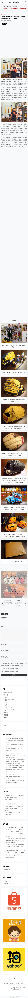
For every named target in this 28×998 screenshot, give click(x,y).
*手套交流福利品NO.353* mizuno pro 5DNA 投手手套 (19, 604)
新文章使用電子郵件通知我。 (10, 671)
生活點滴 (6, 714)
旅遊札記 (6, 694)
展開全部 (5, 692)
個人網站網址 (4, 657)
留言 (2, 627)
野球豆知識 (8, 700)
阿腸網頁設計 (16, 989)
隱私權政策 (16, 997)
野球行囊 (9, 6)
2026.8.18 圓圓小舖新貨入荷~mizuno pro (14, 800)
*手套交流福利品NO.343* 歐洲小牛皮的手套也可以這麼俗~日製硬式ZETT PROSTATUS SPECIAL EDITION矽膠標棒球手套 (14, 480)
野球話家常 (8, 704)
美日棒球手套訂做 (9, 709)
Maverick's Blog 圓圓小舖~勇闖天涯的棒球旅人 (16, 987)
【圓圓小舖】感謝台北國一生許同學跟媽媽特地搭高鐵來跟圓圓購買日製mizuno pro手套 (15, 776)
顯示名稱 (4, 644)
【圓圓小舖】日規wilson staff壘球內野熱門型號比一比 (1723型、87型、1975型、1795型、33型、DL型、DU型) (15, 761)
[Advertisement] (14, 42)
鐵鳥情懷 (6, 712)
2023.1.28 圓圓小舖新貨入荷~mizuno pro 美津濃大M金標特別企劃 (15, 840)
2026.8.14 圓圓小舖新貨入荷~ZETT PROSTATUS (13, 813)
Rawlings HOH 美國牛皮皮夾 (14, 562)
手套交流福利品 (9, 707)
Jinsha (15, 988)
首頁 (4, 6)
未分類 (5, 717)
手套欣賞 (7, 702)
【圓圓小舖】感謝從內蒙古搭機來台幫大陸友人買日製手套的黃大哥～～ (14, 796)
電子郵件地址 (5, 651)
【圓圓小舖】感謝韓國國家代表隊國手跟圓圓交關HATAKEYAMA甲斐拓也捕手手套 (15, 769)
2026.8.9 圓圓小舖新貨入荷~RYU (14, 753)
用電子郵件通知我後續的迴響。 (10, 668)
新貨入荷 (7, 710)
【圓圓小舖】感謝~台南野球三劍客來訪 (15, 765)
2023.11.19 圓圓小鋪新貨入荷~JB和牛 (8, 604)
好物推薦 (7, 697)
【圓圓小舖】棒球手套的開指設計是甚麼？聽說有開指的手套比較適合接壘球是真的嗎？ (15, 740)
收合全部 (10, 692)
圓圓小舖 (15, 6)
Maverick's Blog (14, 2)
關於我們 (11, 997)
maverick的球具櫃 (9, 699)
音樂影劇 (6, 715)
